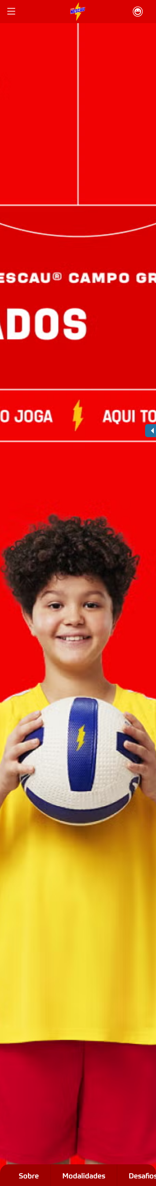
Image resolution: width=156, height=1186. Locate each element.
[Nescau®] (78, 12)
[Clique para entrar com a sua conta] (138, 12)
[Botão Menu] (11, 11)
